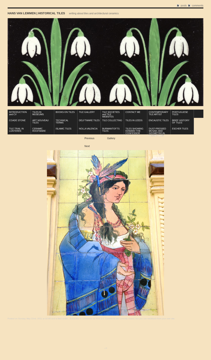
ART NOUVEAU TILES (40, 121)
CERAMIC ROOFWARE (39, 129)
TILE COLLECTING (112, 120)
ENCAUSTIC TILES (159, 120)
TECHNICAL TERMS (62, 121)
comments (197, 5)
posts (184, 5)
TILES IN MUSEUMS (38, 113)
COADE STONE (17, 120)
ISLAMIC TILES (63, 128)
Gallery (111, 138)
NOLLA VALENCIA (88, 128)
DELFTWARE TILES (89, 120)
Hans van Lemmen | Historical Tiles (36, 13)
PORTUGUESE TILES (180, 113)
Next (87, 146)
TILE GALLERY (87, 112)
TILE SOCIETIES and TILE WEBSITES (111, 114)
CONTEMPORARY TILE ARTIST (158, 113)
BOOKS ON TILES (65, 112)
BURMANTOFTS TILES (111, 129)
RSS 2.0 (100, 318)
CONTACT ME (132, 112)
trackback (152, 318)
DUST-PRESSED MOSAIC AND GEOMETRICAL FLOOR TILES (157, 132)
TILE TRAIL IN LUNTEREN (16, 129)
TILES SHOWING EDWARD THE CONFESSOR (134, 130)
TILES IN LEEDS (133, 120)
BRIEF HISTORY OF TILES (180, 121)
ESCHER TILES (180, 128)
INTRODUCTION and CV (18, 113)
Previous (89, 138)
